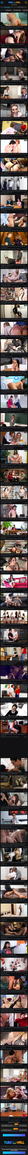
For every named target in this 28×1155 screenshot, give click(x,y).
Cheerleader (17, 10)
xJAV (26, 303)
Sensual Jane (10, 538)
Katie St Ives (9, 28)
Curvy (12, 83)
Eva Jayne (3, 448)
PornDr (25, 65)
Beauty (20, 65)
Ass (14, 28)
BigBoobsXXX (24, 83)
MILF (2, 193)
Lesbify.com (9, 1130)
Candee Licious (4, 627)
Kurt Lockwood (12, 230)
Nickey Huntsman (5, 230)
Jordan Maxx (3, 645)
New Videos (7, 7)
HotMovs (25, 285)
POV (2, 119)
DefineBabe (24, 627)
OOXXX (25, 1101)
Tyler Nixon (3, 83)
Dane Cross (11, 1011)
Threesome (3, 572)
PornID (25, 467)
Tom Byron (3, 28)
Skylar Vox (3, 1120)
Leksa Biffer (3, 664)
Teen (22, 230)
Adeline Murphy (4, 901)
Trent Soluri (3, 46)
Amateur (11, 555)
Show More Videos (14, 1135)
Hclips (25, 211)
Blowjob (11, 102)
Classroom (19, 538)
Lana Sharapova (4, 846)
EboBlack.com (9, 1125)
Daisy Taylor (3, 102)
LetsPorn (25, 828)
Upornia (25, 701)
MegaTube (25, 1011)
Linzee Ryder (3, 938)
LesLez (25, 374)
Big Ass (17, 28)
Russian (5, 193)
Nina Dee (8, 83)
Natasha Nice (10, 374)
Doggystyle (3, 718)
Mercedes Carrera (5, 138)
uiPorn (25, 484)
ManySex (25, 175)
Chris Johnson (4, 248)
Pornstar (11, 138)
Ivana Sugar (3, 736)
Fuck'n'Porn (24, 356)
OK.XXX (25, 956)
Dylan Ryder (3, 1067)
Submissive (3, 883)
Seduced (16, 467)
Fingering (18, 303)
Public (8, 46)
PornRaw (25, 591)
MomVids (25, 138)
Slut (7, 791)
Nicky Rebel (3, 65)
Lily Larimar (3, 285)
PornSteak (25, 337)
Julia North (3, 791)
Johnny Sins (10, 467)
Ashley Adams (4, 467)
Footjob (10, 901)
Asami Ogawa (4, 303)
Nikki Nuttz (3, 1048)
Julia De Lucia (11, 1084)
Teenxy (25, 119)
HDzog (25, 993)
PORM (25, 865)
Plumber (9, 10)
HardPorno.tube (23, 520)
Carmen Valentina (11, 65)
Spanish (18, 248)
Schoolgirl (10, 682)
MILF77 (25, 102)
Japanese (13, 303)
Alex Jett (9, 828)
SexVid (25, 538)
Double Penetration (8, 484)
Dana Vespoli (4, 773)
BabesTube (24, 682)
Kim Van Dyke (4, 608)
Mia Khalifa (8, 956)
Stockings (3, 555)
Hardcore (7, 1030)
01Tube (25, 156)
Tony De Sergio (4, 1084)
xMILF (25, 230)
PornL (26, 28)
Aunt (2, 591)
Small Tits (9, 285)
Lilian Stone (3, 828)
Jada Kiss (3, 956)
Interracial (16, 374)
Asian (6, 320)
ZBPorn (25, 320)
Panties (2, 809)
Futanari (3, 320)
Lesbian (8, 448)
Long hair (12, 1120)
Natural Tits (11, 791)
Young (16, 65)
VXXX (26, 411)
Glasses (10, 608)
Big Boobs (18, 938)
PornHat (25, 608)
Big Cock (10, 119)
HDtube (25, 1084)
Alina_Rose (3, 356)
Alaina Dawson (4, 682)
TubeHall (14, 2)
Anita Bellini (11, 627)
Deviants (25, 938)
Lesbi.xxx (25, 448)
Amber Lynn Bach (5, 1011)
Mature (12, 448)
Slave (9, 303)
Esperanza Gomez (12, 248)
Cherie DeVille (4, 701)
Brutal (2, 484)
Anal (8, 102)
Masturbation (7, 430)
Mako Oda (3, 502)
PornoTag (25, 809)
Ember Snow (3, 374)
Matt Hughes (4, 538)
